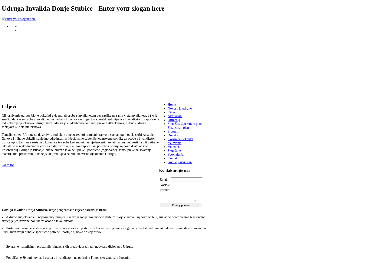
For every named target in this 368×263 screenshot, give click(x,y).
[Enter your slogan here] (19, 19)
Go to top (8, 165)
